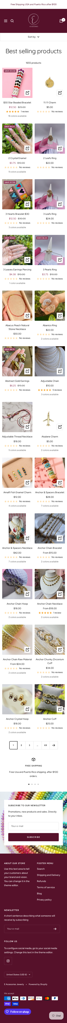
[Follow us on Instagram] (8, 961)
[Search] (12, 20)
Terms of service (46, 887)
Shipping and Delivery (48, 875)
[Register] (55, 929)
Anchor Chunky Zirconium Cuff (50, 661)
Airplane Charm (50, 436)
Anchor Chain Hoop (17, 603)
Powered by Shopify (38, 984)
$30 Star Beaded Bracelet (17, 102)
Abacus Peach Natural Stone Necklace (17, 327)
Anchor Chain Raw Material (17, 659)
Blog (39, 893)
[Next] (54, 745)
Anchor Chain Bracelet (50, 548)
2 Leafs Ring (49, 158)
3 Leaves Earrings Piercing (17, 269)
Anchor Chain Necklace (50, 603)
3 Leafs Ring (49, 214)
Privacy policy (44, 899)
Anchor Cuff (49, 719)
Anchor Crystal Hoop (17, 719)
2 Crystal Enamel (17, 158)
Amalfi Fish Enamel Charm (17, 492)
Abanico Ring (50, 325)
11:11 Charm (49, 102)
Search (41, 868)
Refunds (41, 881)
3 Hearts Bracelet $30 (17, 214)
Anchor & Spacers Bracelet (49, 492)
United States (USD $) (16, 974)
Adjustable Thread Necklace (17, 436)
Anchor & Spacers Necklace (17, 548)
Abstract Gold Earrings (17, 381)
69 (45, 745)
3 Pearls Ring (50, 269)
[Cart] (61, 20)
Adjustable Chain (50, 381)
